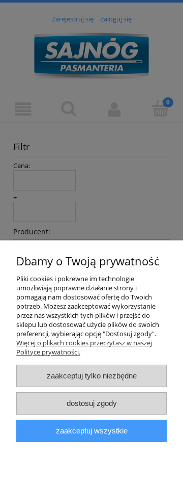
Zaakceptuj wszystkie (92, 430)
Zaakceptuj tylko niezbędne (92, 375)
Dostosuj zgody (92, 403)
